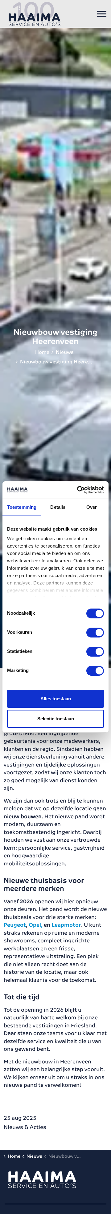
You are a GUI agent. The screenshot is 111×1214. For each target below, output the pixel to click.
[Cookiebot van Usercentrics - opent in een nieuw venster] (78, 490)
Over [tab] (91, 507)
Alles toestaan (55, 698)
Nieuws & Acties (25, 1127)
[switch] (95, 632)
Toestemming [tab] (21, 507)
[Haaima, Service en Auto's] (34, 14)
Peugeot (15, 924)
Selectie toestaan (55, 718)
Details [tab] (57, 507)
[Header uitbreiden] (101, 14)
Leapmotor (66, 924)
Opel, (36, 924)
